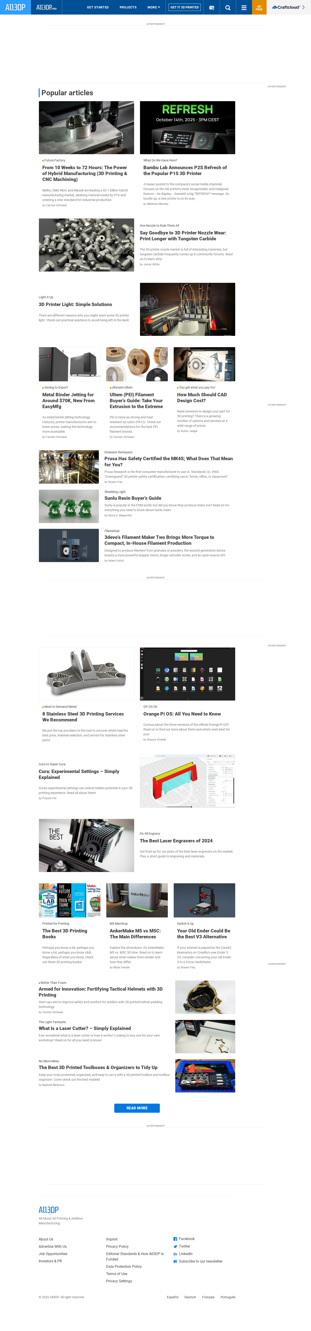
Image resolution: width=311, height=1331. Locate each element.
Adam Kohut (116, 560)
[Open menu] (244, 7)
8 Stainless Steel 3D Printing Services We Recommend (83, 717)
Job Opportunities (53, 1254)
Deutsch (190, 1297)
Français (208, 1297)
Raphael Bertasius (53, 1085)
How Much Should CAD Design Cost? (202, 397)
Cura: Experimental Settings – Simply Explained (79, 774)
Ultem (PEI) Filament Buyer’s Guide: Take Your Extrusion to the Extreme (136, 400)
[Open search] (228, 7)
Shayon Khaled (156, 739)
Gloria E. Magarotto (120, 515)
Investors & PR (50, 1261)
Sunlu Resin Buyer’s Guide (133, 498)
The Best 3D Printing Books (64, 933)
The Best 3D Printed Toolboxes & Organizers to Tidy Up (98, 1067)
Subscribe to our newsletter (200, 1261)
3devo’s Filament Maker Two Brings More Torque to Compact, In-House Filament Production (159, 540)
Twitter (184, 1246)
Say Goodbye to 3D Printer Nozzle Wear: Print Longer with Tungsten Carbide (183, 235)
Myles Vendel (121, 967)
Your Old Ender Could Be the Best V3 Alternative (203, 933)
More (152, 7)
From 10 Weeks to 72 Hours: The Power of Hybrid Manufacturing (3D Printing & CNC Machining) (84, 173)
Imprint (111, 1239)
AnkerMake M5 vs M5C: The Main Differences (135, 933)
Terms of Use (116, 1274)
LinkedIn (186, 1254)
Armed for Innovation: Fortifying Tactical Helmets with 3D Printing (101, 992)
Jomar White (151, 264)
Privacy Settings (119, 1281)
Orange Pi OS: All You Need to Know (182, 714)
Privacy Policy (117, 1246)
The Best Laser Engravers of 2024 (176, 841)
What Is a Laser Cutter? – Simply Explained (85, 1028)
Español (172, 1297)
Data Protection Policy (124, 1266)
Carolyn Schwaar (56, 205)
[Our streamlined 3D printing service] (289, 7)
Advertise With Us (53, 1246)
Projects (128, 7)
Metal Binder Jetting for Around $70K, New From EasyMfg (68, 400)
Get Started (98, 7)
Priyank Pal (49, 798)
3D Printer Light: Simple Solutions (75, 304)
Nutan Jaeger (189, 431)
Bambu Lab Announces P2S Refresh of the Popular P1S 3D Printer (185, 170)
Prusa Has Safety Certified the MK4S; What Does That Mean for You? (169, 461)
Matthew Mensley (157, 204)
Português (228, 1297)
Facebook (187, 1239)
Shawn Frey (115, 482)
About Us (46, 1239)
